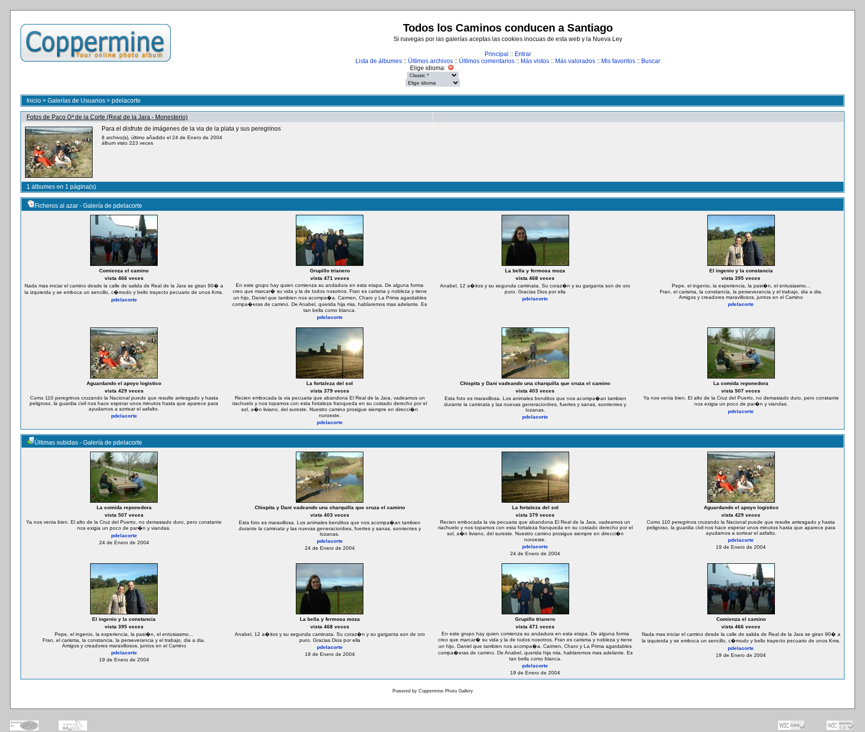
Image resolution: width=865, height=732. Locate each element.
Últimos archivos (430, 61)
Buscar (650, 61)
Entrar (523, 54)
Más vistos (535, 61)
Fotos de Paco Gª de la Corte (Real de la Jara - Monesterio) (107, 117)
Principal (497, 54)
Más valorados (575, 61)
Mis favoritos (618, 61)
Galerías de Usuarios (76, 100)
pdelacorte (126, 100)
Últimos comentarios (487, 61)
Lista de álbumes (378, 61)
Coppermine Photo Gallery (445, 690)
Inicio (34, 100)
